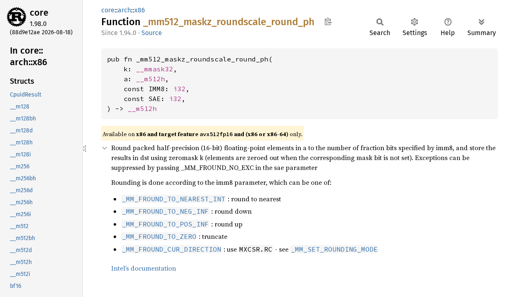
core (39, 12)
